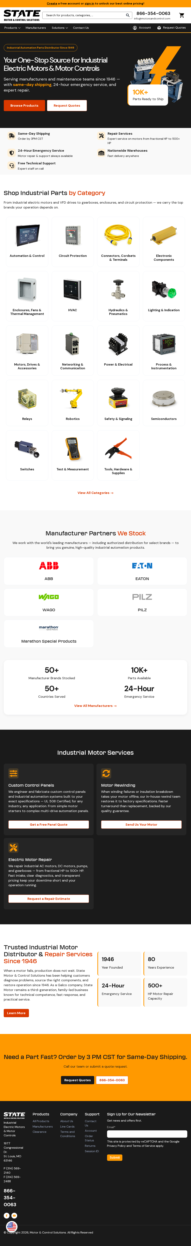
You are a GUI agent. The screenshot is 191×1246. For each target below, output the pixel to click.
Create (52, 3)
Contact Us (90, 1123)
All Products (41, 1121)
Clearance (39, 1132)
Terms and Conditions (67, 1134)
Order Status (89, 1138)
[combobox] (87, 15)
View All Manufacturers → (95, 706)
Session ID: (92, 1151)
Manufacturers (43, 1126)
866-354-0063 (153, 13)
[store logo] (22, 15)
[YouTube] (14, 1216)
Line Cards (67, 1126)
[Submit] (128, 15)
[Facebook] (7, 1216)
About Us (66, 1121)
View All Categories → (96, 493)
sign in (89, 3)
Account (91, 1131)
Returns (90, 1146)
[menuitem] (12, 27)
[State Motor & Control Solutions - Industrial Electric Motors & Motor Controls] (14, 1115)
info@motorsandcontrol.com (152, 18)
